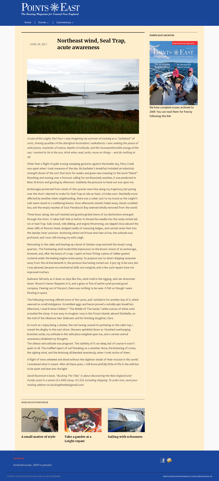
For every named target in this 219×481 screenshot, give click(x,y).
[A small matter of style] (39, 421)
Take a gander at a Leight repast (78, 439)
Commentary (63, 22)
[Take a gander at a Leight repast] (83, 421)
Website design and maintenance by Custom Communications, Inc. (188, 476)
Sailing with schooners (125, 437)
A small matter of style (38, 437)
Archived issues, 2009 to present (32, 465)
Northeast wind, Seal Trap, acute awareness (91, 44)
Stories (42, 22)
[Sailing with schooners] (126, 421)
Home (28, 22)
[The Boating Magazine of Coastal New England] (50, 8)
